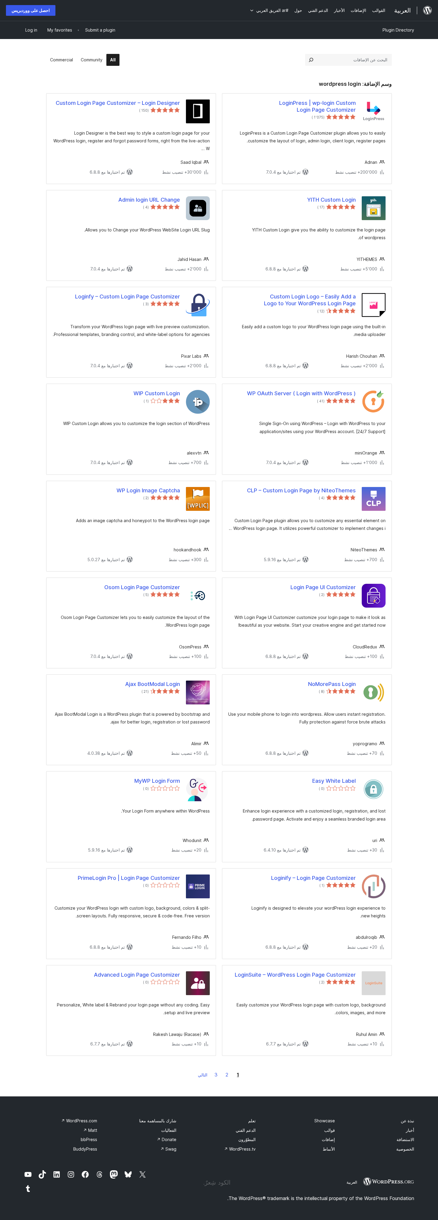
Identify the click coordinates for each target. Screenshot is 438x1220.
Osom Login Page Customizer (142, 587)
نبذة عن (407, 1120)
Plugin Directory (398, 29)
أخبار (410, 1130)
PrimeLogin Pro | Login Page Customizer (129, 878)
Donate (166, 1139)
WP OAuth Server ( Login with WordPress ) (301, 393)
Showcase (324, 1120)
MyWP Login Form (157, 781)
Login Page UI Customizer (323, 587)
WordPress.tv (240, 1148)
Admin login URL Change (149, 200)
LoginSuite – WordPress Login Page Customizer (295, 975)
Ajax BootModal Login (152, 684)
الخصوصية (405, 1148)
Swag (168, 1148)
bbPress (89, 1139)
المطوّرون (247, 1139)
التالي (202, 1074)
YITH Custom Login (331, 200)
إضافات (328, 1139)
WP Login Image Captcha (148, 490)
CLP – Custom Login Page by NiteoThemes (301, 490)
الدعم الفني (246, 1130)
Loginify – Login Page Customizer (313, 878)
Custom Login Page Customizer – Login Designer (118, 103)
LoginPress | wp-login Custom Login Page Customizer (317, 106)
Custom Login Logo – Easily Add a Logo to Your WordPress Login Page (310, 299)
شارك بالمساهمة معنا (157, 1120)
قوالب (329, 1130)
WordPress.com (79, 1120)
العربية (352, 1182)
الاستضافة (405, 1139)
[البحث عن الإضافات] (311, 60)
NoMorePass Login (332, 684)
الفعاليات (168, 1130)
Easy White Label (334, 781)
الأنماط (329, 1148)
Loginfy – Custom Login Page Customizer (127, 296)
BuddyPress (85, 1148)
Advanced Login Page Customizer (137, 975)
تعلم (252, 1120)
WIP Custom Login (156, 393)
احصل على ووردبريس (31, 10)
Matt (90, 1130)
